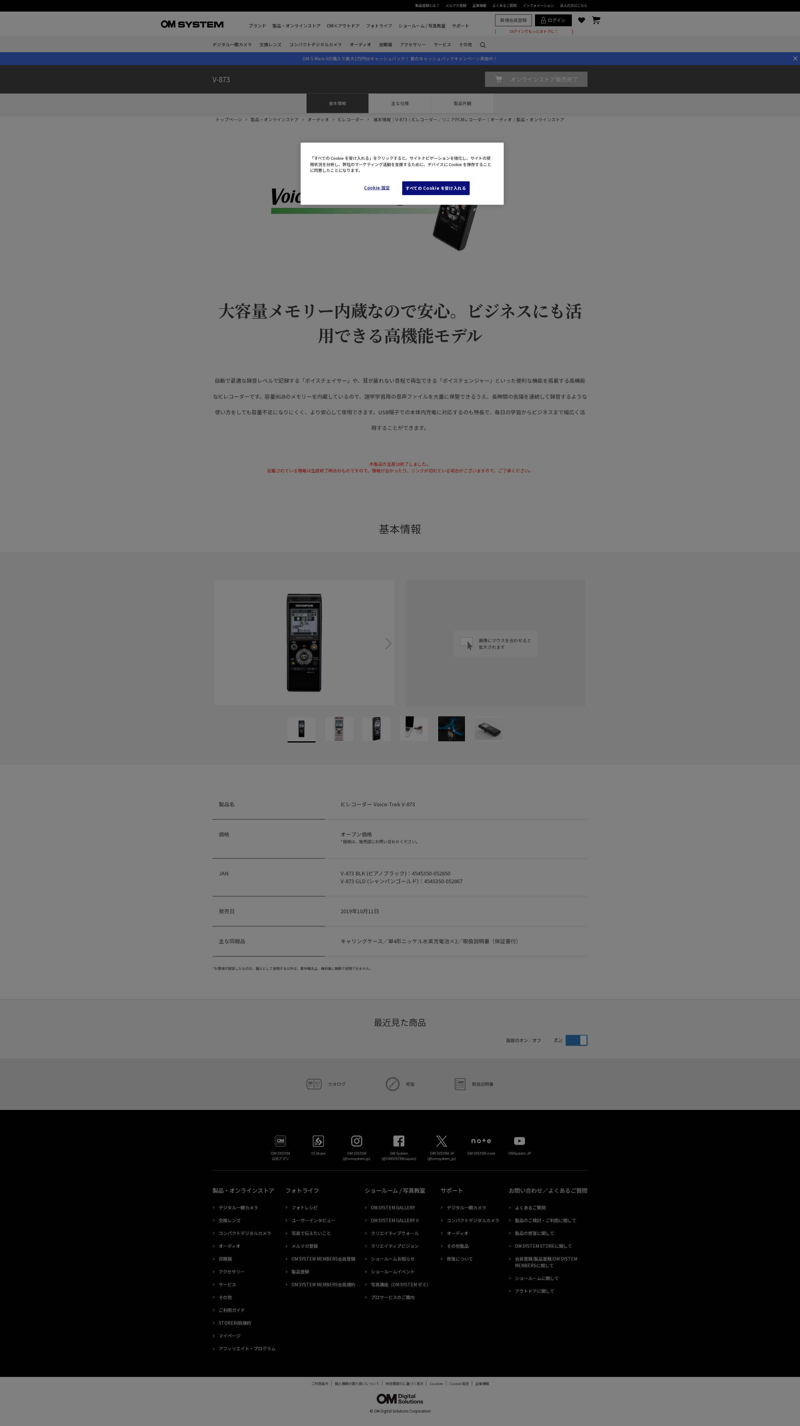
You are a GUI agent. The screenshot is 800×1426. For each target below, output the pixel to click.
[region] (402, 174)
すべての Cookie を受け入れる (436, 188)
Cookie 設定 (377, 188)
